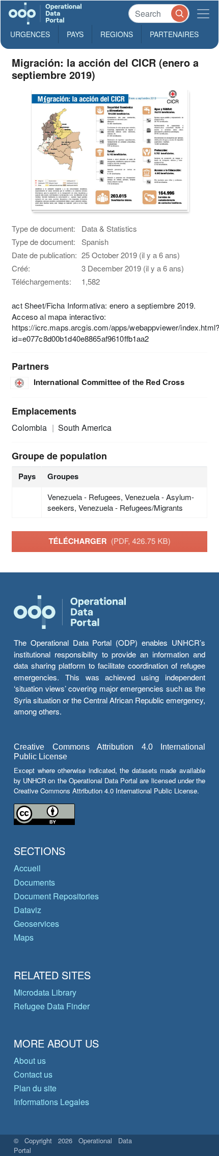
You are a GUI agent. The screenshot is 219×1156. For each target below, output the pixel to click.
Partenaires (174, 34)
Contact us (33, 1074)
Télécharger (109, 540)
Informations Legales (51, 1102)
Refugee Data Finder (52, 1006)
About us (30, 1060)
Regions (116, 34)
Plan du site (35, 1088)
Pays (75, 34)
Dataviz (27, 910)
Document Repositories (56, 896)
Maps (24, 937)
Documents (34, 882)
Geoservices (36, 923)
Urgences (30, 34)
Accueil (27, 868)
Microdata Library (45, 992)
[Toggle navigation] (203, 13)
